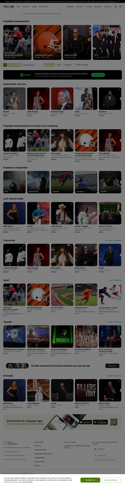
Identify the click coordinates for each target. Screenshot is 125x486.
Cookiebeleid (13, 482)
